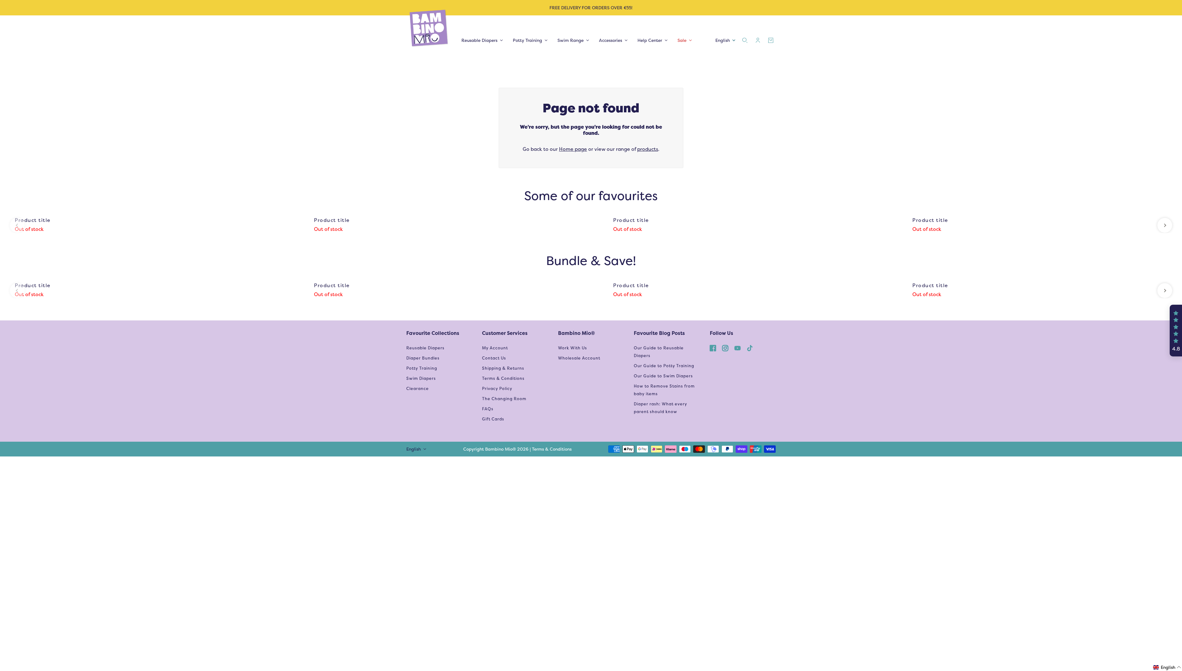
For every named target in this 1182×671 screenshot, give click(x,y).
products (647, 149)
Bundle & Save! (591, 260)
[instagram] (725, 348)
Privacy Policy (497, 388)
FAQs (487, 409)
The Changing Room (504, 398)
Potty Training (421, 368)
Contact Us (494, 358)
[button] (1176, 330)
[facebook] (712, 348)
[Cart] (770, 40)
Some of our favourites (591, 195)
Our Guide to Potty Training (664, 365)
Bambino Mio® (576, 333)
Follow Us (721, 333)
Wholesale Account (579, 358)
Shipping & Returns (503, 368)
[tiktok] (749, 348)
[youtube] (737, 348)
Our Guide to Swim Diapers (663, 376)
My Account (495, 348)
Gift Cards (493, 419)
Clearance (417, 388)
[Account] (757, 40)
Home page (573, 149)
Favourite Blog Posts (659, 333)
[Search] (745, 40)
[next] (1164, 225)
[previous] (17, 225)
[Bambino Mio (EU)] (429, 28)
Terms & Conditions (503, 378)
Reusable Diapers (425, 348)
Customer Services (505, 333)
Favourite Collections (432, 333)
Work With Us (572, 348)
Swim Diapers (421, 378)
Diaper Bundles (423, 358)
